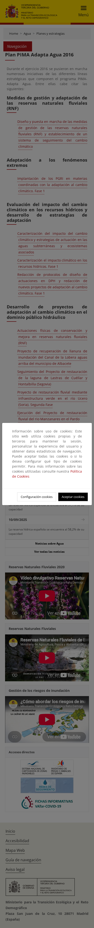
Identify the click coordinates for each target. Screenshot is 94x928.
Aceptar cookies (73, 497)
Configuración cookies (37, 497)
